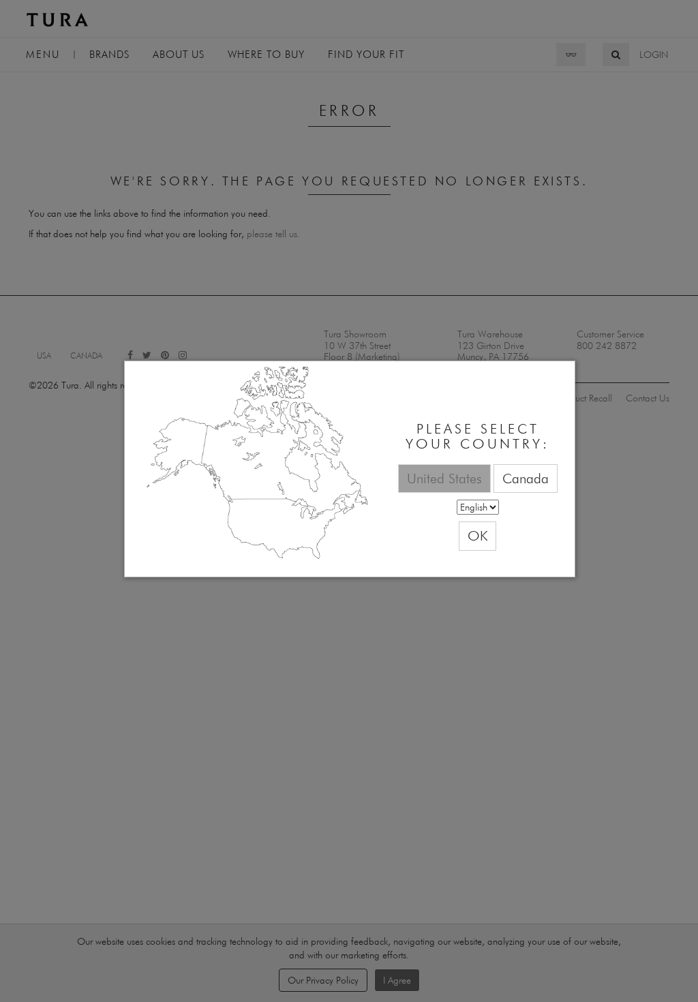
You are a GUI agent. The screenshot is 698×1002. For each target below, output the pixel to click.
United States (444, 478)
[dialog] (350, 469)
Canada (525, 478)
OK (477, 535)
